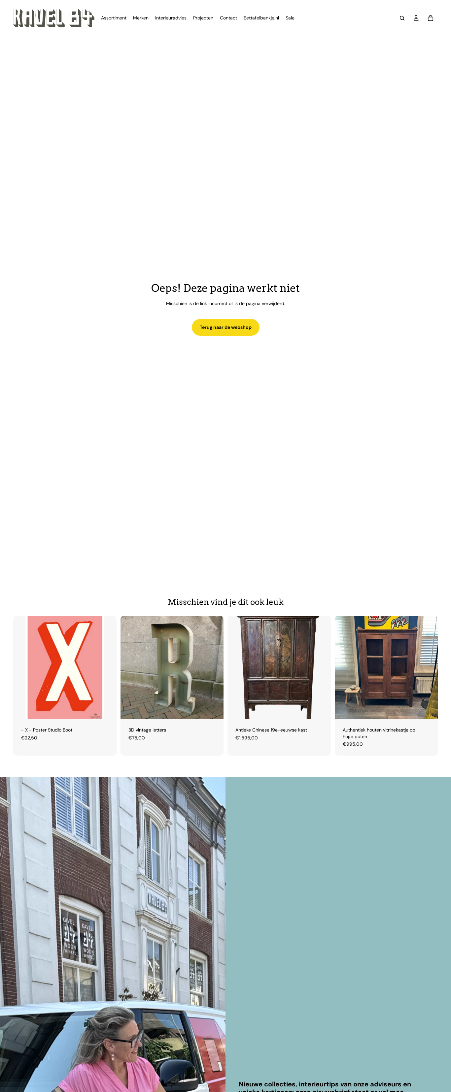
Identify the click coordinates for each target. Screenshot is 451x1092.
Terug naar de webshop (226, 327)
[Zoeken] (402, 18)
